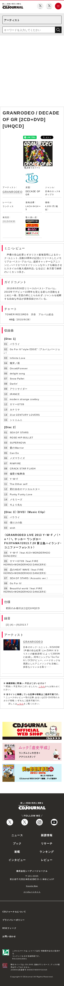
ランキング (47, 851)
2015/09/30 (9, 221)
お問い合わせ (9, 936)
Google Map (32, 886)
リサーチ (47, 843)
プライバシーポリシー (13, 919)
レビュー (47, 860)
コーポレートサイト (32, 891)
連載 (17, 851)
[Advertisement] (32, 72)
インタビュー (17, 860)
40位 (12, 319)
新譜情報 (47, 835)
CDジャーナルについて (14, 911)
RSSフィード (9, 928)
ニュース (17, 835)
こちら (42, 686)
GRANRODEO (12, 192)
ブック (17, 843)
